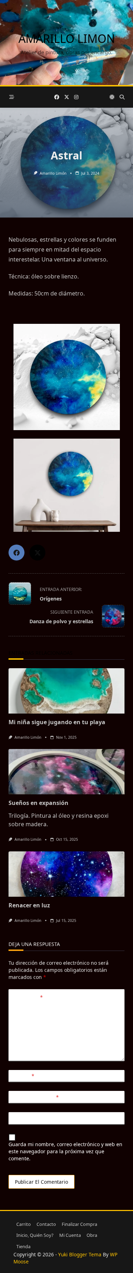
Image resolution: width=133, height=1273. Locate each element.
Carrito (23, 1224)
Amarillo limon (66, 38)
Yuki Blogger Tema (79, 1254)
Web (18, 1118)
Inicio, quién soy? (35, 1235)
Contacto (46, 1224)
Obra (92, 1235)
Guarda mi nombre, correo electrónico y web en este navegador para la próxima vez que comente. (65, 1151)
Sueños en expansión (38, 803)
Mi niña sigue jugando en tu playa (57, 722)
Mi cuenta (70, 1235)
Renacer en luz (29, 905)
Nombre (23, 1075)
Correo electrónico (36, 1097)
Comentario (28, 997)
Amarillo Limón (53, 173)
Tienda (23, 1246)
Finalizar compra (79, 1224)
